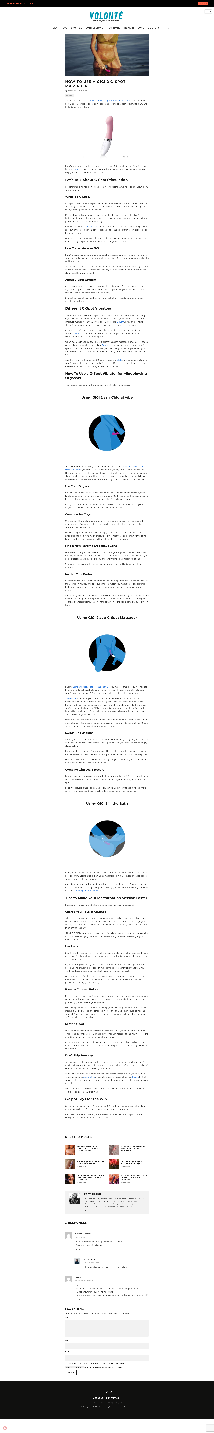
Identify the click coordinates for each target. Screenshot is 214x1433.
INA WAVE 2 (77, 333)
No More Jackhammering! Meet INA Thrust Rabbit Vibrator (91, 1177)
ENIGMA (120, 322)
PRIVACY (99, 1403)
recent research (90, 226)
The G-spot (70, 698)
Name (67, 1340)
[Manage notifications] (5, 1428)
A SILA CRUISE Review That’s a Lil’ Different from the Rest (89, 1148)
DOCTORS (154, 28)
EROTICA (76, 28)
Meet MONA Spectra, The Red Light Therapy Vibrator (134, 1148)
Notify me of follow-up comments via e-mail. (103, 1367)
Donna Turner (89, 1259)
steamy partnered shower (87, 890)
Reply (80, 1249)
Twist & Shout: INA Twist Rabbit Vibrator (90, 1163)
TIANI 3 (105, 345)
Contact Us (112, 1398)
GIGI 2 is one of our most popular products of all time (106, 100)
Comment (69, 1317)
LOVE (141, 28)
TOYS (64, 28)
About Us (98, 1398)
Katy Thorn (72, 90)
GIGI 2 (76, 169)
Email (67, 1352)
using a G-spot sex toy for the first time (91, 687)
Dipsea (135, 1077)
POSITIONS (113, 28)
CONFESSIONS (94, 28)
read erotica (89, 1077)
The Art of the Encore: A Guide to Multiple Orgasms (134, 1177)
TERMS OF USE (114, 1403)
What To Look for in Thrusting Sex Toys (132, 1163)
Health (129, 28)
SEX (55, 28)
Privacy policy (120, 1363)
